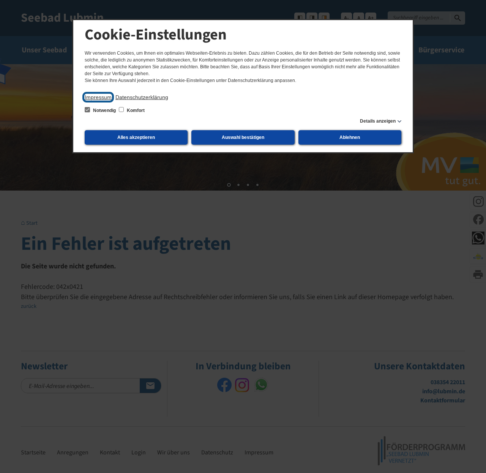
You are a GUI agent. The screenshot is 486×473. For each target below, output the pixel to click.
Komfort (135, 110)
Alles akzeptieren (136, 137)
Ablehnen (349, 137)
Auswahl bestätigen (243, 137)
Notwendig (104, 110)
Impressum (98, 97)
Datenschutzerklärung (141, 97)
